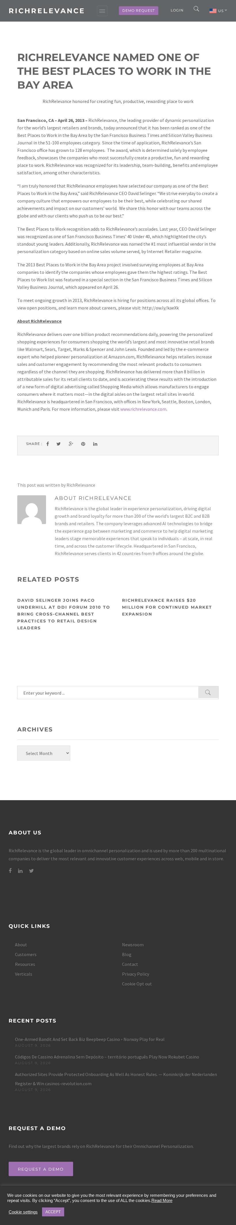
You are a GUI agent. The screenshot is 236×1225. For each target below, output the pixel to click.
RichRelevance (47, 11)
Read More (161, 1200)
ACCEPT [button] (53, 1212)
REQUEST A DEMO (41, 1169)
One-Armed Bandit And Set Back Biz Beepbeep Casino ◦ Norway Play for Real (90, 1039)
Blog (127, 954)
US (221, 11)
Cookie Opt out (137, 984)
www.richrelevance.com (143, 409)
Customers (26, 954)
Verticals (23, 974)
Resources (25, 964)
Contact (130, 964)
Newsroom (133, 944)
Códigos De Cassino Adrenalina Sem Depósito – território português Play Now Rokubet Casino (107, 1057)
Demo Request (138, 10)
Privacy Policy (135, 974)
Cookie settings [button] (23, 1212)
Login (177, 10)
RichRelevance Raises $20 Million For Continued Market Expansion (167, 607)
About (21, 944)
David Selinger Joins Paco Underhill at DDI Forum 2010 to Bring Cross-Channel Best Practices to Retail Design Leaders (63, 614)
